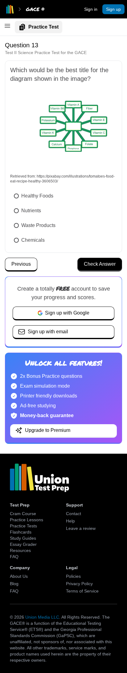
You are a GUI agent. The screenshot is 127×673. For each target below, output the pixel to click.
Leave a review (81, 528)
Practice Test (43, 26)
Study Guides (23, 538)
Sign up (113, 9)
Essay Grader (23, 544)
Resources (20, 550)
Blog (14, 583)
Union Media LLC (42, 617)
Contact (73, 513)
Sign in (90, 9)
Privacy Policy (79, 583)
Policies (73, 576)
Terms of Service (82, 591)
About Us (19, 576)
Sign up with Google (67, 312)
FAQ (14, 556)
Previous (21, 264)
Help (70, 520)
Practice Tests (23, 525)
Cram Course (23, 513)
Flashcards (20, 532)
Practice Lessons (26, 519)
